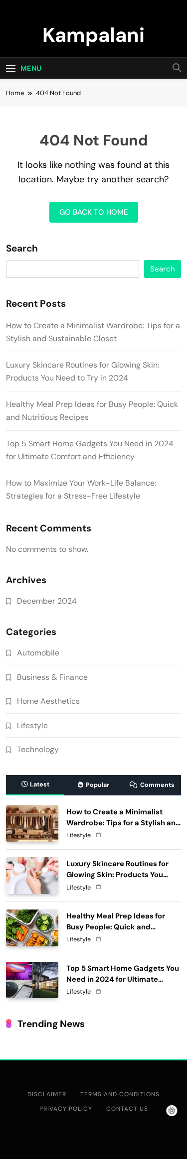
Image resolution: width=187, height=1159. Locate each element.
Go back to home (93, 212)
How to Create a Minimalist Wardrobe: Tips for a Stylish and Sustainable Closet (123, 823)
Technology (38, 749)
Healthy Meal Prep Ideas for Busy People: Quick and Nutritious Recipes (115, 927)
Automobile (38, 652)
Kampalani (93, 35)
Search (22, 249)
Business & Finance (52, 677)
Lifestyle (32, 725)
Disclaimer (46, 1094)
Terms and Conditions (120, 1094)
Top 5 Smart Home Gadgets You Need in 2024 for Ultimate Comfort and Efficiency (122, 979)
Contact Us (127, 1109)
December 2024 (47, 601)
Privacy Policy (65, 1109)
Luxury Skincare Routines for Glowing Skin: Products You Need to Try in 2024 (117, 875)
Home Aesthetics (48, 701)
